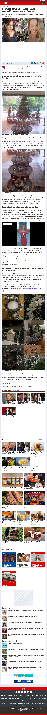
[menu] (2, 3)
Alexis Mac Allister (28, 386)
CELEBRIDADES (5, 6)
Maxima (23, 700)
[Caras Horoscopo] (23, 682)
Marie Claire (15, 695)
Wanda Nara (9, 67)
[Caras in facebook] (19, 692)
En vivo (43, 3)
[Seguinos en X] (22, 692)
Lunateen (38, 695)
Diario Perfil (4, 695)
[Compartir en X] (35, 63)
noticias (9, 553)
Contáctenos (20, 703)
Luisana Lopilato (13, 386)
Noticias (10, 695)
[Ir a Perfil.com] (43, 1)
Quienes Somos (12, 703)
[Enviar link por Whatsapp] (38, 63)
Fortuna (21, 695)
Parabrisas (32, 695)
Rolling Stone (32, 698)
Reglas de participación (40, 703)
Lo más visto (6, 608)
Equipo (31, 703)
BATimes (44, 695)
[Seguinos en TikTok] (25, 692)
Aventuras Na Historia (22, 698)
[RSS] (28, 692)
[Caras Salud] (23, 676)
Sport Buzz (38, 698)
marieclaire (23, 553)
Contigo (14, 698)
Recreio (44, 698)
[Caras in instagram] (16, 692)
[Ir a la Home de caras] (6, 3)
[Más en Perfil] (9, 550)
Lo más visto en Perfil (10, 641)
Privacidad (26, 703)
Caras (10, 698)
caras (38, 553)
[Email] (43, 63)
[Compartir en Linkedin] (40, 63)
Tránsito (23, 705)
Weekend (27, 695)
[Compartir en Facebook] (32, 63)
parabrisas (9, 572)
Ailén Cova (21, 386)
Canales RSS (4, 703)
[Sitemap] (31, 692)
